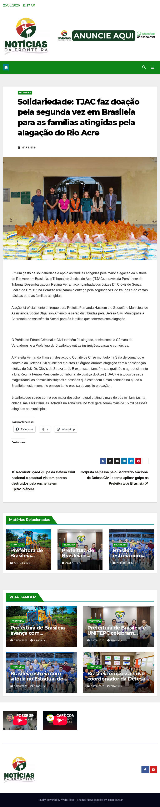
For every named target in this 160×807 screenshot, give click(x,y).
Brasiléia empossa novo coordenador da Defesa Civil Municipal (116, 678)
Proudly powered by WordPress (56, 799)
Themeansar (115, 799)
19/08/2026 (21, 686)
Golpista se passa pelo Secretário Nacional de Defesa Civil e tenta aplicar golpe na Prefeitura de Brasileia (115, 477)
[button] (144, 67)
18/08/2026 (98, 686)
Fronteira (25, 92)
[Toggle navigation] (153, 67)
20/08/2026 (98, 640)
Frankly (39, 640)
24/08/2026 (21, 640)
